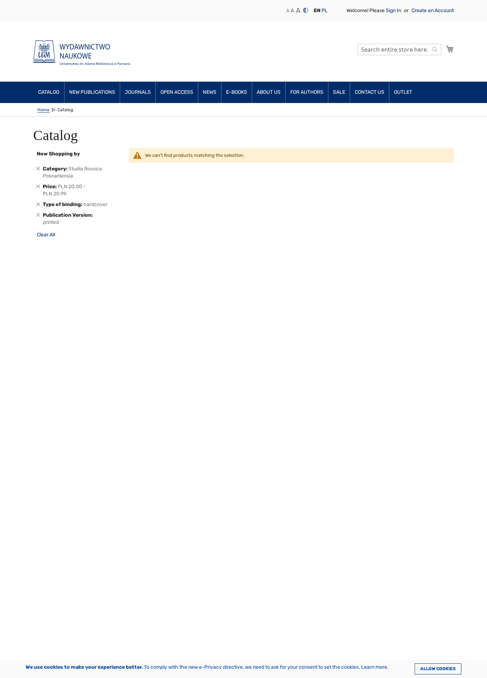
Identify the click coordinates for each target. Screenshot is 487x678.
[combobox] (399, 49)
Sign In (394, 10)
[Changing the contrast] (305, 10)
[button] (317, 10)
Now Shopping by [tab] (58, 154)
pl (325, 10)
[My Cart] (450, 49)
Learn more (374, 667)
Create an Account (432, 10)
